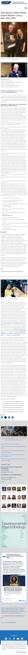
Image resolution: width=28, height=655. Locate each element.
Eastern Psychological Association (13, 335)
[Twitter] (10, 639)
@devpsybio (18, 613)
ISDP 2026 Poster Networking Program (10, 444)
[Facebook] (14, 639)
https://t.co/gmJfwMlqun (8, 613)
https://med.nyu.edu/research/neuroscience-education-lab (12, 271)
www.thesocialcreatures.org (7, 215)
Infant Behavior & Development (19, 329)
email (2, 481)
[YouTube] (18, 639)
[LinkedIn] (22, 639)
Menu (25, 8)
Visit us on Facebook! (8, 622)
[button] (14, 70)
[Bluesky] (6, 639)
